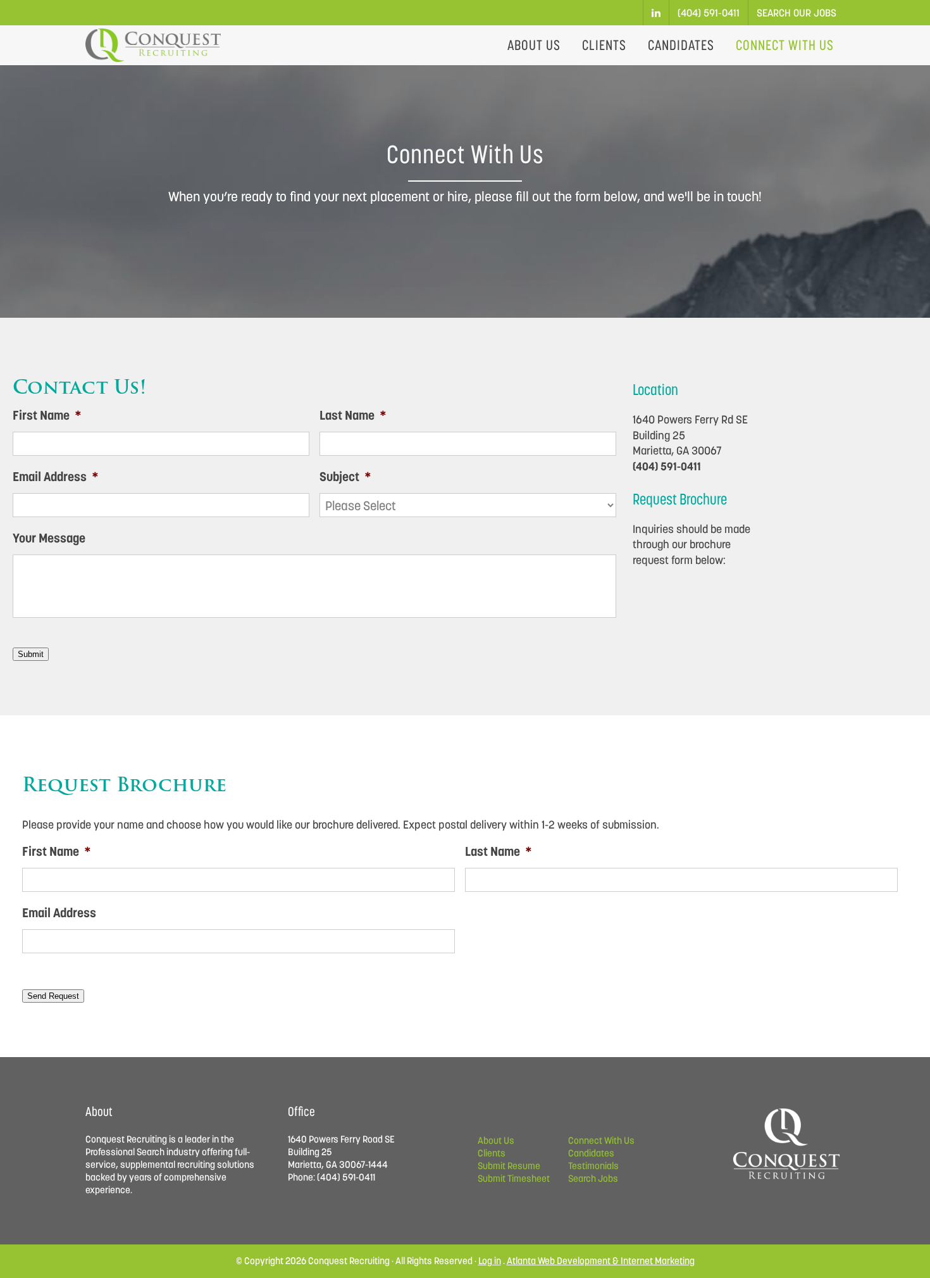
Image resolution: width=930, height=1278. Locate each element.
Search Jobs (593, 1178)
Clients (491, 1153)
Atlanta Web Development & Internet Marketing (601, 1261)
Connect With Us (601, 1140)
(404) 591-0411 (709, 12)
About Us (496, 1140)
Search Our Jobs (796, 12)
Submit (31, 654)
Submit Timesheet (514, 1178)
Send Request (53, 996)
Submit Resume (509, 1166)
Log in (489, 1261)
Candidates (591, 1153)
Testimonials (593, 1166)
